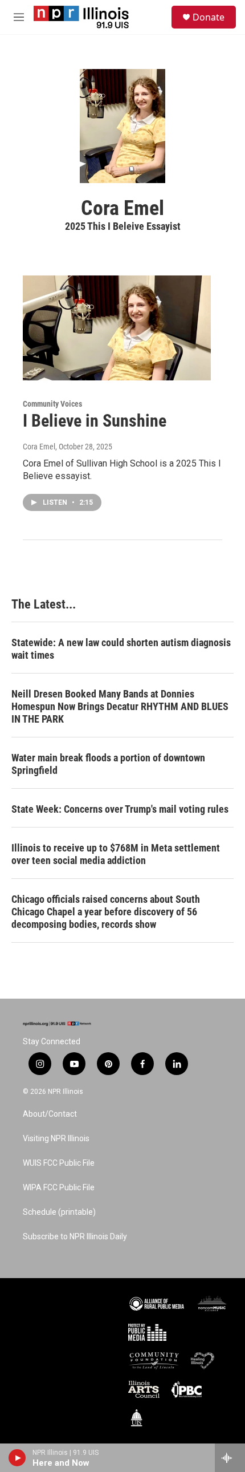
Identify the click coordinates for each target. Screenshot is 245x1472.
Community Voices (52, 403)
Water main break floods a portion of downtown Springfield (108, 764)
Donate (208, 17)
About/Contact (50, 1114)
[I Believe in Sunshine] (117, 327)
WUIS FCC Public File (59, 1163)
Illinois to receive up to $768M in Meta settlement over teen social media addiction (115, 854)
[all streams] (230, 1457)
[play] (17, 1457)
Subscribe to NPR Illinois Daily (75, 1236)
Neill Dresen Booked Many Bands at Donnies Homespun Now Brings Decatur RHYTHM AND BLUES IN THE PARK (119, 706)
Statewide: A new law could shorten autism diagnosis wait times (121, 648)
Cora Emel (39, 446)
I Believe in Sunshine (94, 421)
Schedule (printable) (59, 1212)
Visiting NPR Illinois (56, 1138)
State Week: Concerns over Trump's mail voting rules (119, 809)
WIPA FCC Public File (59, 1187)
